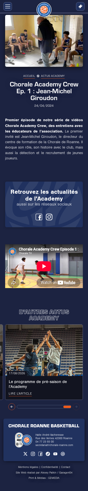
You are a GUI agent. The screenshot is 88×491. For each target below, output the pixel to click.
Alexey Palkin (48, 472)
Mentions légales (28, 467)
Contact (65, 467)
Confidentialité (49, 467)
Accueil (29, 75)
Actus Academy (53, 75)
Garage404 (65, 472)
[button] (6, 6)
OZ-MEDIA (53, 477)
